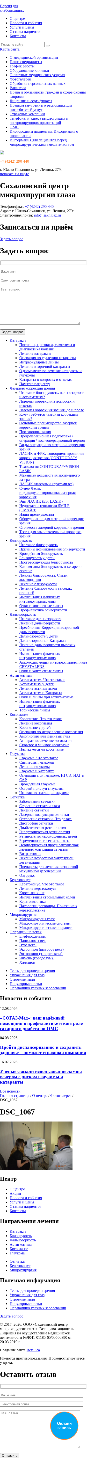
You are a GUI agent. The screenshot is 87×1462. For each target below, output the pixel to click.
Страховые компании (27, 114)
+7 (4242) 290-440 (14, 161)
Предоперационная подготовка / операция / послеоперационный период (52, 438)
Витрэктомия (30, 854)
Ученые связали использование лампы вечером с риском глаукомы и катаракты (41, 1077)
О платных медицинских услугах (37, 75)
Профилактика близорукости (43, 610)
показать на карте (14, 174)
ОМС (14, 127)
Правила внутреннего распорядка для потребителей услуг (41, 107)
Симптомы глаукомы (36, 762)
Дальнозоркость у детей (38, 636)
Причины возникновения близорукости (52, 549)
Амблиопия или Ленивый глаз (44, 736)
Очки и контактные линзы (41, 606)
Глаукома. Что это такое (38, 758)
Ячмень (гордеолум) (36, 958)
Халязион (27, 962)
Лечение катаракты (35, 353)
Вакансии (18, 88)
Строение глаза (22, 979)
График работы (22, 66)
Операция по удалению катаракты (47, 358)
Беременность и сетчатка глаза (44, 841)
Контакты (18, 36)
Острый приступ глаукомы (41, 788)
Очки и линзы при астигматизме (46, 697)
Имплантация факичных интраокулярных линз (39, 599)
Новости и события (26, 23)
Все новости (10, 1091)
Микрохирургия (23, 914)
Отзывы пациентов (26, 31)
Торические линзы (34, 710)
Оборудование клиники (29, 70)
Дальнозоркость (23, 614)
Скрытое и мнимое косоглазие (44, 745)
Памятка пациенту (34, 384)
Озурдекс (27, 875)
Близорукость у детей (37, 558)
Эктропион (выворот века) (42, 949)
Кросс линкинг (31, 893)
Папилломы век (32, 941)
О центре (17, 18)
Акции (15, 1193)
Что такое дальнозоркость (40, 619)
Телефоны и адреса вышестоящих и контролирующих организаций (39, 120)
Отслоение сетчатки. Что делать (45, 819)
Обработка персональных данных (37, 83)
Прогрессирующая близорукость (46, 562)
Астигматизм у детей (36, 684)
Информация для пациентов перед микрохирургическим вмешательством (42, 142)
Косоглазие (19, 714)
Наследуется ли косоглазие (41, 749)
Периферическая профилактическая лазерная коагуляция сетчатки (49, 847)
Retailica (33, 1350)
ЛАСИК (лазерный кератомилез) (46, 484)
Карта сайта (10, 49)
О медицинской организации (34, 57)
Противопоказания (35, 432)
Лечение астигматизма (38, 688)
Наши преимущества (36, 514)
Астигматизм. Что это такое (42, 680)
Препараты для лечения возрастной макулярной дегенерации (48, 869)
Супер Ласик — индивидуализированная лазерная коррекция (47, 492)
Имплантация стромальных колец (47, 897)
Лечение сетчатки (34, 810)
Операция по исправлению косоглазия (51, 732)
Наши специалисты (26, 62)
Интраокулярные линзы (39, 362)
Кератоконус (20, 880)
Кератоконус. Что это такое (41, 884)
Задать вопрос (11, 239)
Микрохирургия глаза (37, 919)
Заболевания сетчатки (37, 801)
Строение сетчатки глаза (39, 806)
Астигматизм (21, 675)
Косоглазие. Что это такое (40, 719)
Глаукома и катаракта (36, 771)
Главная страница (14, 1095)
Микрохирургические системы (45, 923)
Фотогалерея (20, 79)
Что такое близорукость (38, 545)
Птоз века (27, 945)
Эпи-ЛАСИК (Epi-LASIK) (41, 501)
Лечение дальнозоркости (39, 623)
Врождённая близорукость (41, 553)
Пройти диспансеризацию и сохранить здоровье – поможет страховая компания (43, 1050)
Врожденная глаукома (37, 784)
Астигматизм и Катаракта (40, 693)
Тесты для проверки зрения (32, 971)
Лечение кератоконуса (37, 888)
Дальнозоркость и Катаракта (42, 640)
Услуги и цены (22, 27)
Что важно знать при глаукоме (44, 793)
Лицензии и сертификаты (31, 101)
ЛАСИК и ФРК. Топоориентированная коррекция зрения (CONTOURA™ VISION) (51, 457)
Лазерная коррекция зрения (32, 388)
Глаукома (17, 754)
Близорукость (21, 540)
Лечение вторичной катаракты (44, 366)
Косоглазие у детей (35, 727)
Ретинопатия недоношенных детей (48, 836)
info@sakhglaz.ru (47, 215)
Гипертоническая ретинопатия (44, 832)
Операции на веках (26, 932)
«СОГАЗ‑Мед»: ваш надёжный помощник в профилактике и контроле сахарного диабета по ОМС (41, 1023)
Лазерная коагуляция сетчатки (44, 814)
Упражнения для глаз (27, 975)
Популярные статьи (26, 984)
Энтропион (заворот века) (41, 954)
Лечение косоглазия (35, 723)
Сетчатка (17, 797)
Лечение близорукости (38, 584)
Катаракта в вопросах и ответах (45, 379)
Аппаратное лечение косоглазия (45, 740)
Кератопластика (32, 901)
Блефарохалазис (33, 936)
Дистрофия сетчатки (36, 823)
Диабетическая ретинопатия (42, 827)
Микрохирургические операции (45, 928)
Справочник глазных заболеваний (38, 988)
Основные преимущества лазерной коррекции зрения (48, 425)
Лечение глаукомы (34, 767)
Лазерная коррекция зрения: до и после (51, 410)
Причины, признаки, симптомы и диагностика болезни (47, 347)
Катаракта (18, 340)
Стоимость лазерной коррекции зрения (51, 527)
